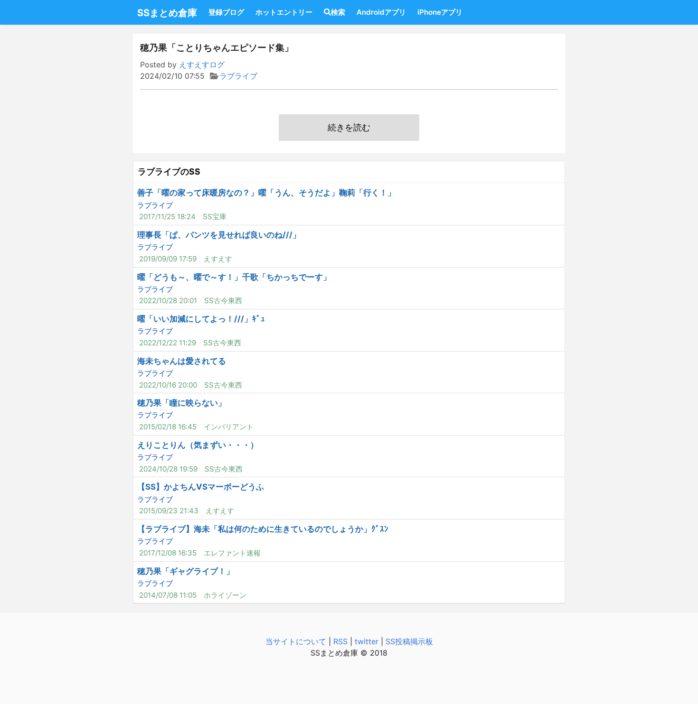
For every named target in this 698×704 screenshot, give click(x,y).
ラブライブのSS (169, 171)
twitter (366, 641)
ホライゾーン (225, 595)
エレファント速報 (232, 552)
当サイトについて (295, 641)
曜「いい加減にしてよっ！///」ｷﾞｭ (201, 319)
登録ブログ (226, 12)
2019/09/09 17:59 (168, 258)
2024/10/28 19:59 (168, 468)
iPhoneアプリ (439, 12)
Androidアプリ (381, 12)
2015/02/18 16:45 (168, 426)
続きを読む (349, 127)
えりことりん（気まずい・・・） (197, 445)
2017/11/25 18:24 (167, 216)
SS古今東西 (223, 300)
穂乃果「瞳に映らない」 (181, 403)
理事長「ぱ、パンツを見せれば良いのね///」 (219, 235)
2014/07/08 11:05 (168, 595)
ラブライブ (238, 76)
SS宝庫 (214, 216)
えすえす (218, 258)
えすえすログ (202, 64)
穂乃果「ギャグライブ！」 (185, 571)
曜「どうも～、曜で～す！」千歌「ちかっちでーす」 (234, 277)
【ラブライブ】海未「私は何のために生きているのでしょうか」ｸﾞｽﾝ (262, 529)
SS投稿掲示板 (409, 641)
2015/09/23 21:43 (168, 510)
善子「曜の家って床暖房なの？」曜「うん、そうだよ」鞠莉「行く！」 (266, 192)
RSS (340, 641)
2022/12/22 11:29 (167, 342)
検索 (338, 12)
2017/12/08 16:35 (168, 552)
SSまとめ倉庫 (167, 13)
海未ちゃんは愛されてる (181, 361)
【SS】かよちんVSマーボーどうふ (200, 486)
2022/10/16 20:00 (168, 384)
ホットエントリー (283, 12)
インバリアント (229, 426)
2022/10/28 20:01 (168, 300)
